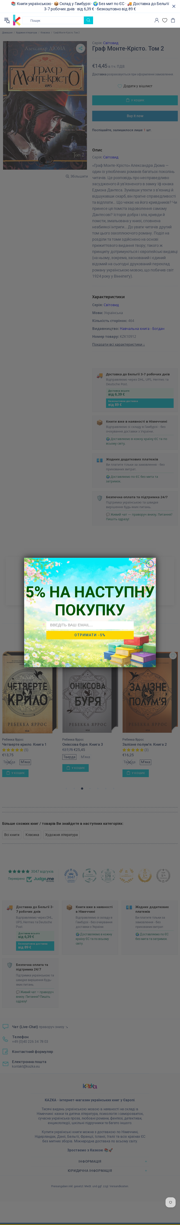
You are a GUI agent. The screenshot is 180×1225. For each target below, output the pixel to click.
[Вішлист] (164, 20)
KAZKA (16, 20)
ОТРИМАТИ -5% (90, 635)
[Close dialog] (150, 564)
